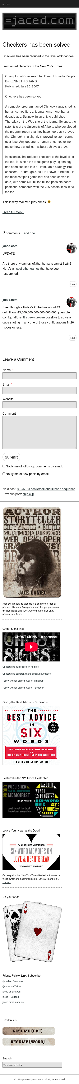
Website (8, 399)
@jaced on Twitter (11, 986)
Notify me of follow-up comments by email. (34, 466)
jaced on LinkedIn (11, 991)
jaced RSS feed (10, 996)
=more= (6, 882)
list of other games (27, 268)
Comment (9, 413)
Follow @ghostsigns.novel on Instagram (23, 680)
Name (7, 370)
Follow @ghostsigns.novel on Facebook (23, 687)
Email (7, 384)
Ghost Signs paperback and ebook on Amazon (26, 673)
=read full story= (13, 212)
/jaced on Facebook (12, 981)
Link (72, 284)
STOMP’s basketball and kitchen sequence (46, 489)
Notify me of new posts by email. (27, 473)
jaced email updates (13, 1002)
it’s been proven (34, 317)
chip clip (28, 494)
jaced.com (9, 246)
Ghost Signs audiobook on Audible (20, 666)
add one (29, 233)
